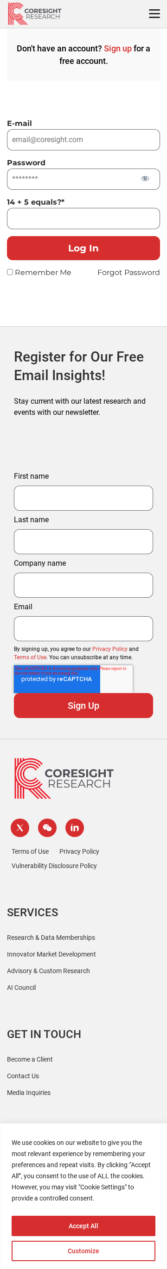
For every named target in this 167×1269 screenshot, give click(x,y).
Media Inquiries (29, 1092)
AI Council (21, 987)
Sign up (118, 48)
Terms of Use (30, 657)
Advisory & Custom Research (48, 971)
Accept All (83, 1226)
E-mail (19, 123)
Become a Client (30, 1059)
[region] (83, 1196)
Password (26, 162)
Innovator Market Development (51, 954)
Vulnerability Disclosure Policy (54, 865)
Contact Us (23, 1076)
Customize (83, 1251)
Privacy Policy (110, 649)
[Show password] (145, 178)
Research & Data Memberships (51, 937)
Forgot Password (128, 272)
